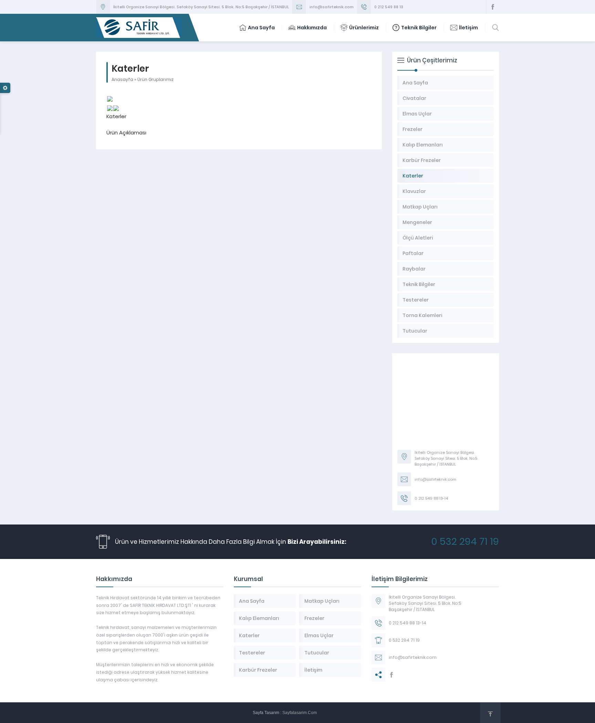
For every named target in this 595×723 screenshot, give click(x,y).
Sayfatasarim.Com (299, 712)
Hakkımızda (312, 27)
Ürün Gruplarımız (155, 79)
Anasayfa (122, 79)
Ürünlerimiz (364, 27)
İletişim (468, 27)
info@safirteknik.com (332, 7)
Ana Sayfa (261, 27)
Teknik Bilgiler (419, 27)
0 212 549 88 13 (388, 7)
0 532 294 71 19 (465, 541)
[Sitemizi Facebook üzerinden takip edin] (492, 7)
